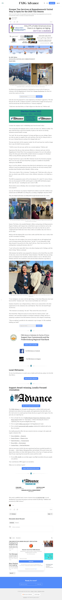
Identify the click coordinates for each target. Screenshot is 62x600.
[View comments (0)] (14, 22)
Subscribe (52, 3)
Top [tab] (10, 537)
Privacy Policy (40, 565)
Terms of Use (37, 564)
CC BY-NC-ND (40, 497)
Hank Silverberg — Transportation (20, 441)
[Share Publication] (47, 3)
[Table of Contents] (1, 300)
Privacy (32, 591)
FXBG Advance (15, 409)
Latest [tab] (13, 537)
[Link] (7, 370)
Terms (35, 591)
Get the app (37, 594)
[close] (43, 544)
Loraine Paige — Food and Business (20, 445)
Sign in (58, 3)
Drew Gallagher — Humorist (18, 436)
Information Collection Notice (30, 565)
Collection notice (41, 591)
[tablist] (14, 523)
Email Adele (12, 61)
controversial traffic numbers (25, 426)
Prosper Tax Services (39, 91)
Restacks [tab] (17, 522)
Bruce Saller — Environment (18, 443)
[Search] (44, 3)
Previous (14, 514)
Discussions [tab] (18, 537)
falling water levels (24, 424)
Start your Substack (28, 594)
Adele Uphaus (14, 17)
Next (49, 514)
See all (11, 573)
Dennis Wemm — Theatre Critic (19, 438)
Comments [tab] (12, 522)
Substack (25, 597)
